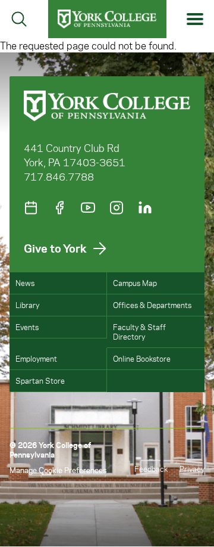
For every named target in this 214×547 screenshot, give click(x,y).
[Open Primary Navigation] (195, 19)
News (24, 283)
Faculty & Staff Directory (139, 331)
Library (27, 305)
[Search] (19, 19)
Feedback (151, 469)
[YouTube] (88, 207)
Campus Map (135, 283)
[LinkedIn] (145, 207)
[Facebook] (59, 207)
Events (27, 327)
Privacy (192, 469)
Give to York (55, 248)
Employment (36, 358)
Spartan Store (40, 380)
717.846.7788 (59, 176)
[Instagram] (116, 207)
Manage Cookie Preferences (58, 470)
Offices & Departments (152, 305)
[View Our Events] (31, 207)
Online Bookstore (142, 358)
